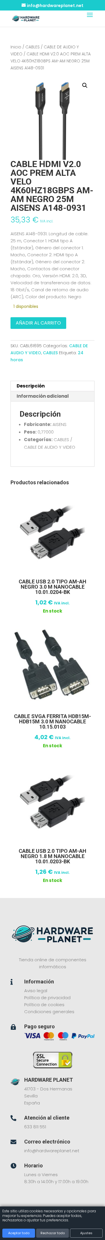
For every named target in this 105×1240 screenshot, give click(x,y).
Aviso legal (35, 991)
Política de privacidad (47, 998)
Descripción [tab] (31, 386)
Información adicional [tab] (43, 396)
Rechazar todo (53, 1233)
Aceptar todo (18, 1233)
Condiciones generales (49, 1012)
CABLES (32, 47)
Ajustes (86, 1233)
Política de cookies (44, 1005)
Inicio (15, 47)
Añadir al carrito (38, 323)
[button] (85, 85)
